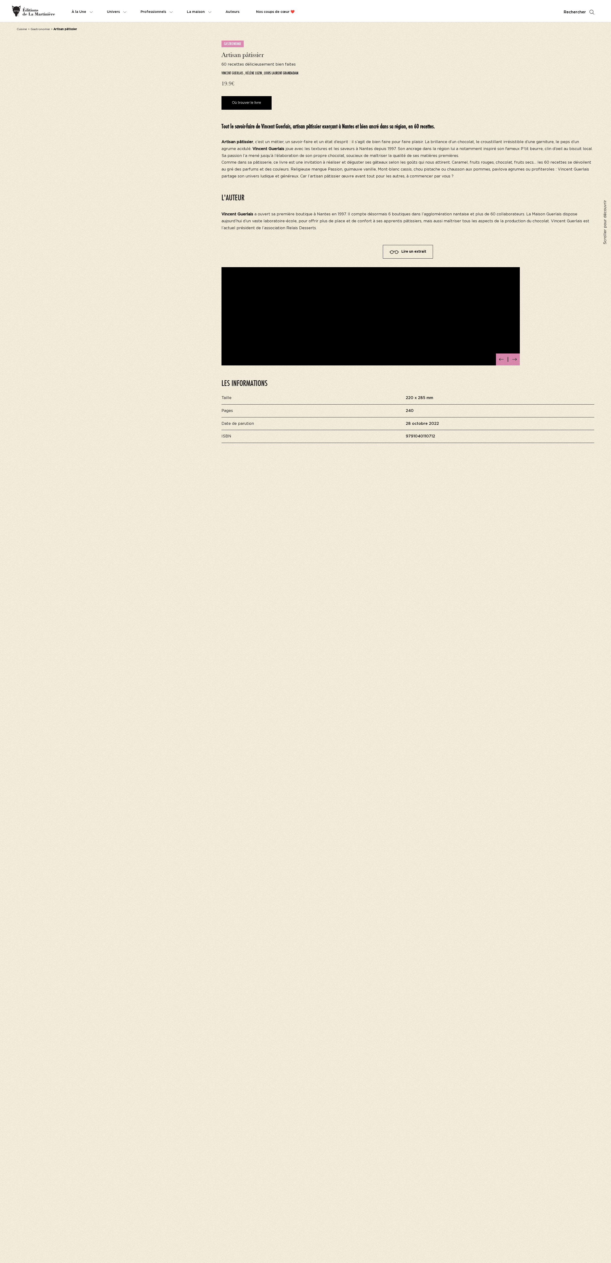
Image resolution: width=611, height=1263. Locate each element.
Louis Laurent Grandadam (281, 73)
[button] (501, 359)
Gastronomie (40, 29)
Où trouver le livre (246, 102)
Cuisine (22, 29)
